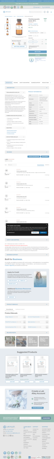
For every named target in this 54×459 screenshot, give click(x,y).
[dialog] (27, 229)
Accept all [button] (43, 232)
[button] (10, 232)
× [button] (46, 224)
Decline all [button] (35, 232)
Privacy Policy (36, 230)
